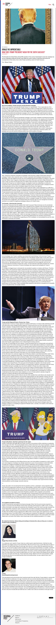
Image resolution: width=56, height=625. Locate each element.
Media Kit (17, 622)
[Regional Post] (9, 5)
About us (17, 617)
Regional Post (39, 617)
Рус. (50, 4)
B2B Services (18, 619)
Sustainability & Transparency (21, 621)
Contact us (17, 615)
